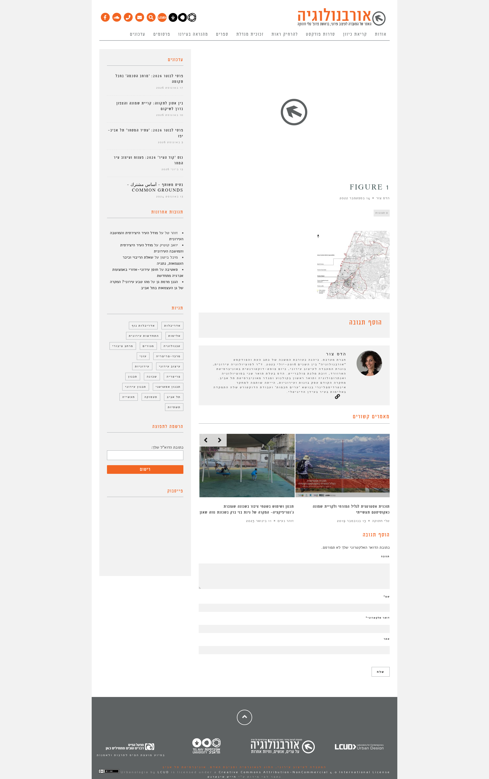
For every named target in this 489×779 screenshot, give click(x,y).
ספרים (222, 34)
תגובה (385, 556)
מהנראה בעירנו (193, 34)
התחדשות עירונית (144, 336)
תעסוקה (150, 397)
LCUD (163, 772)
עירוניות (142, 366)
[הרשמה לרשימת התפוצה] (139, 16)
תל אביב (174, 397)
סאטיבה (171, 269)
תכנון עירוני (135, 387)
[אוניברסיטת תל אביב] (182, 21)
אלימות (174, 336)
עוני (143, 356)
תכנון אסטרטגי (168, 387)
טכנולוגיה (172, 346)
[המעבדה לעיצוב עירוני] (162, 21)
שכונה (152, 376)
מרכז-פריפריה (168, 356)
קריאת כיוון (355, 34)
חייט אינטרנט (222, 777)
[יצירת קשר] (128, 16)
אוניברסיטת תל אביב (184, 767)
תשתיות (174, 407)
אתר (387, 639)
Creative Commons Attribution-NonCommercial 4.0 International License (304, 772)
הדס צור (383, 198)
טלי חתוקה (381, 520)
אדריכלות (172, 326)
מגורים (148, 346)
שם (387, 596)
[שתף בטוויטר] (209, 323)
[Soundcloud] (116, 16)
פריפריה (174, 376)
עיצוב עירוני (170, 366)
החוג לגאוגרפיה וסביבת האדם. (240, 767)
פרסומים (161, 34)
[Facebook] (105, 16)
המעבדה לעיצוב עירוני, (300, 767)
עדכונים (137, 34)
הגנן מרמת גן (167, 282)
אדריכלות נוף (143, 326)
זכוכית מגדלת (250, 34)
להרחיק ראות (284, 34)
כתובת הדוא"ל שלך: (167, 447)
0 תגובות (381, 213)
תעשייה (128, 397)
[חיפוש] (151, 16)
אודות (381, 34)
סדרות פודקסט (320, 34)
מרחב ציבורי (122, 346)
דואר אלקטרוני (378, 618)
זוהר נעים (286, 520)
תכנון (132, 376)
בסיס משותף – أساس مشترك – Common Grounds (155, 187)
